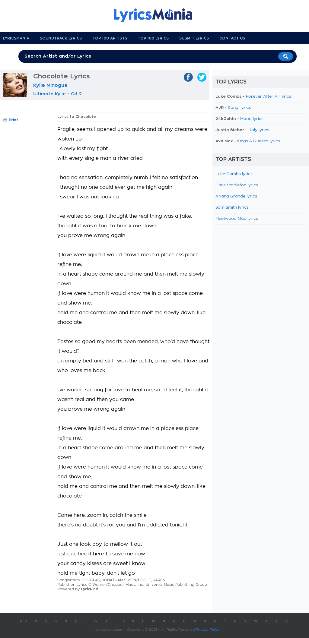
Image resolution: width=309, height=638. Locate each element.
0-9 (23, 621)
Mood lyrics (251, 119)
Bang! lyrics (239, 108)
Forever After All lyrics (268, 97)
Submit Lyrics (194, 38)
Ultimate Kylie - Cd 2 (57, 94)
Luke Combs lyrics (234, 174)
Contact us (232, 38)
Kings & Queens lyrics (258, 141)
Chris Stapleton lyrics (236, 185)
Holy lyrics (258, 130)
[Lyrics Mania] (157, 15)
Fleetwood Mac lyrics (236, 219)
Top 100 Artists (109, 38)
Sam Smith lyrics (232, 208)
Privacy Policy (208, 629)
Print (13, 120)
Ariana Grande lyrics (236, 196)
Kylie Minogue (50, 85)
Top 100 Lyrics (153, 38)
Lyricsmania (16, 38)
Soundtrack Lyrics (61, 38)
